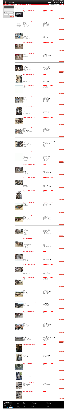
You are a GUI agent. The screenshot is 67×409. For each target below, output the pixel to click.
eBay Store (18, 407)
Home (53, 0)
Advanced (62, 4)
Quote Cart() (61, 0)
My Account (56, 0)
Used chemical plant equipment (49, 402)
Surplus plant (24, 402)
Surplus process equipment (49, 403)
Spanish (18, 406)
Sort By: (21, 8)
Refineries (24, 403)
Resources (47, 406)
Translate (49, 2)
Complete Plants (32, 406)
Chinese (24, 406)
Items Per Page (29, 8)
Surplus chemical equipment (34, 403)
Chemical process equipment (34, 402)
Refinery (18, 403)
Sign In (58, 0)
